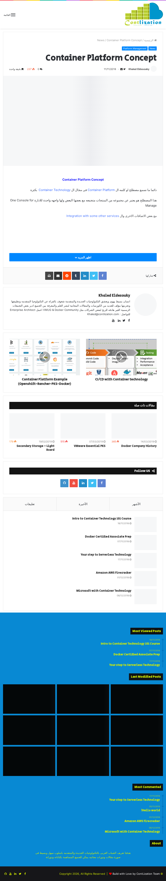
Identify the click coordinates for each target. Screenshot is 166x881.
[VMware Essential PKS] (83, 426)
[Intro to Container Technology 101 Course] (145, 524)
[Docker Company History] (134, 426)
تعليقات (30, 504)
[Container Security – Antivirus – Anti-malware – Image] (137, 730)
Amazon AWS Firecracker (113, 573)
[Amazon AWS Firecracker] (145, 578)
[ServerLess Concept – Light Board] (29, 761)
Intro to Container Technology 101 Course (101, 519)
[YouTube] (74, 483)
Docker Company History (139, 446)
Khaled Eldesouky (139, 69)
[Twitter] (92, 483)
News (100, 40)
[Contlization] (144, 15)
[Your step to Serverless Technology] (145, 560)
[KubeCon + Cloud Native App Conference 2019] (29, 699)
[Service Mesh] (83, 730)
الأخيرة (83, 504)
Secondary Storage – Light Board (35, 448)
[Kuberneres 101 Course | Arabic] (83, 699)
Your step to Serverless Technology (106, 555)
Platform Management (134, 48)
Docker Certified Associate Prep (108, 537)
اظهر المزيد (84, 257)
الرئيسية (149, 40)
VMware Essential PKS (89, 446)
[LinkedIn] (83, 483)
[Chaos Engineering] (137, 699)
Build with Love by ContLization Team (136, 873)
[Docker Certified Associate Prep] (145, 542)
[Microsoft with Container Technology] (145, 596)
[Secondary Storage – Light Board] (31, 426)
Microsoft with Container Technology (103, 591)
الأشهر (136, 504)
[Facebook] (102, 483)
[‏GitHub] (64, 483)
